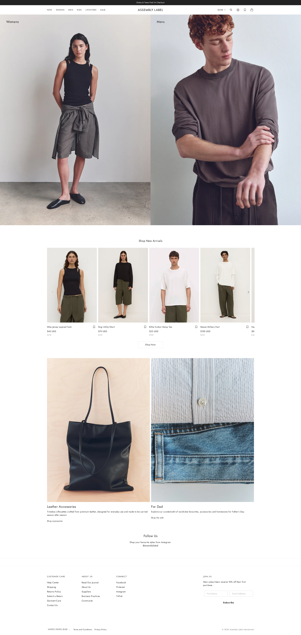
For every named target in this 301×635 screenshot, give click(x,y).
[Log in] (238, 10)
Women (60, 9)
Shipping (51, 587)
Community (87, 600)
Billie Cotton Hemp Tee (160, 326)
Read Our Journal (90, 582)
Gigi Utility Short (106, 326)
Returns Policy (54, 591)
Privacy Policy (100, 629)
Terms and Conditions (83, 629)
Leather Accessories (61, 506)
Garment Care (54, 600)
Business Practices (91, 596)
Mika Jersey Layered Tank (59, 326)
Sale (103, 9)
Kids (79, 9)
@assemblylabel (150, 545)
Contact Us (52, 605)
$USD (220, 9)
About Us (86, 587)
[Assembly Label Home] (150, 10)
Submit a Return (55, 596)
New (49, 9)
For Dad (157, 506)
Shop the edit (157, 518)
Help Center (53, 582)
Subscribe (228, 602)
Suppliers (86, 591)
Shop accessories (55, 521)
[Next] (248, 292)
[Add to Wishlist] (94, 327)
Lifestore (91, 9)
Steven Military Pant (209, 326)
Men (70, 9)
